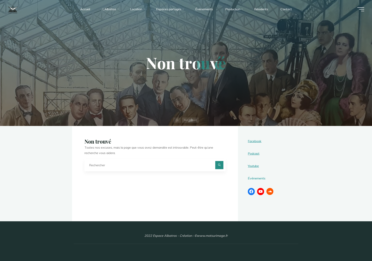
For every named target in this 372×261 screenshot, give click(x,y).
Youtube (253, 166)
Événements (256, 178)
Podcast (253, 153)
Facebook (254, 141)
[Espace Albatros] (13, 9)
